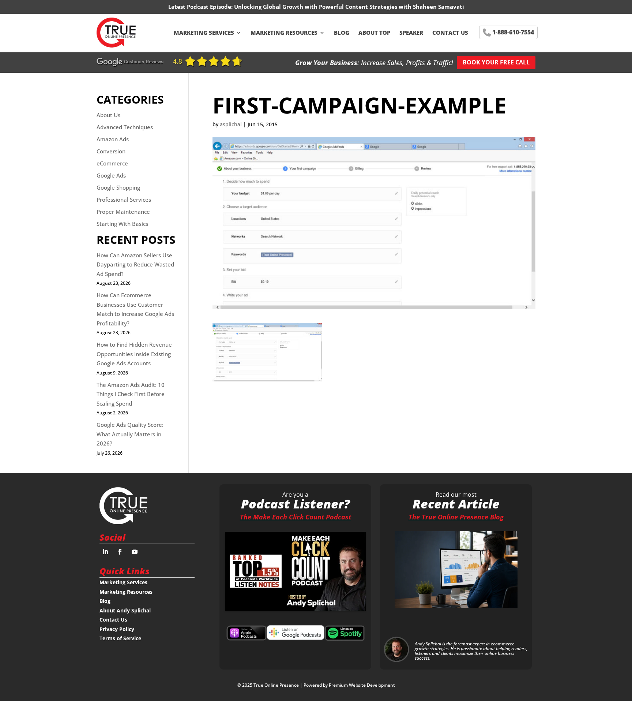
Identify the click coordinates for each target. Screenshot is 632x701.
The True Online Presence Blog (456, 516)
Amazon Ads (113, 139)
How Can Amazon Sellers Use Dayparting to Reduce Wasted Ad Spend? (135, 264)
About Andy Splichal (125, 610)
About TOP (374, 32)
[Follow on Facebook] (120, 552)
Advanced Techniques (125, 127)
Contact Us (450, 32)
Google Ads (111, 175)
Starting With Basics (122, 223)
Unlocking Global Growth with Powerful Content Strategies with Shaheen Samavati (349, 6)
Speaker (411, 32)
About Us (108, 115)
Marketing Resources (284, 32)
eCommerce (112, 163)
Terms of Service (120, 638)
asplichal (231, 124)
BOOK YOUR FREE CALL (496, 62)
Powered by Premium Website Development (349, 685)
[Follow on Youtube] (134, 552)
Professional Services (124, 199)
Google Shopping (118, 187)
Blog (341, 32)
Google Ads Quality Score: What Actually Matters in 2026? (130, 434)
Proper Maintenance (123, 211)
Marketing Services (204, 32)
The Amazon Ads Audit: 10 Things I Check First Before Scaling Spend (131, 394)
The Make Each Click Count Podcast (295, 516)
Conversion (111, 151)
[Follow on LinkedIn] (105, 552)
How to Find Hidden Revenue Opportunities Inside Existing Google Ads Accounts (134, 354)
